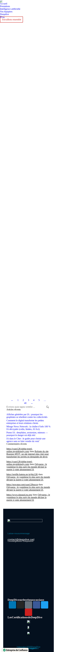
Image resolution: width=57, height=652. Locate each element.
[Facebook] (36, 605)
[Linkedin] (12, 605)
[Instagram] (20, 605)
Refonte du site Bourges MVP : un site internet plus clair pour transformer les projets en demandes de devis (27, 454)
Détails (7, 59)
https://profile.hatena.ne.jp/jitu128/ (22, 474)
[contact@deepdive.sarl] (9, 538)
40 (25, 403)
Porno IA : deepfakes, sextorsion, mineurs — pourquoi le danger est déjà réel (27, 433)
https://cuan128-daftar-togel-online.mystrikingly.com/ (19, 450)
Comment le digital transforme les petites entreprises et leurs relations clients (25, 421)
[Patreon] (28, 605)
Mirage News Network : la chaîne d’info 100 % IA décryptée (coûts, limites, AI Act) (28, 427)
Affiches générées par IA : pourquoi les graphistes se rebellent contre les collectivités (26, 415)
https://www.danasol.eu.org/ (19, 494)
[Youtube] (28, 612)
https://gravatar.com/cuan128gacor (22, 484)
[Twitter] (44, 605)
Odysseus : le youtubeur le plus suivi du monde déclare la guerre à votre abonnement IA (26, 467)
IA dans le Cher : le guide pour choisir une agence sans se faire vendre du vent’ (25, 439)
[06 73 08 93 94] (9, 531)
